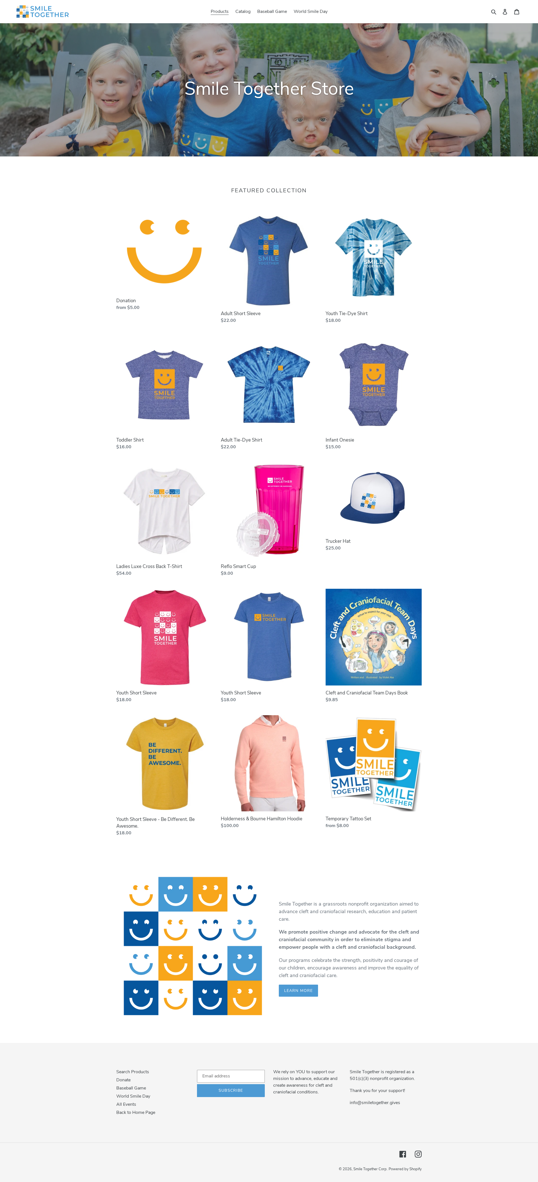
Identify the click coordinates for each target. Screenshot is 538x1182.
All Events (126, 1104)
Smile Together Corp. (370, 1169)
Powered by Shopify (405, 1169)
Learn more (298, 990)
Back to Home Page (135, 1112)
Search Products (132, 1072)
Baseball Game (131, 1088)
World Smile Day (133, 1096)
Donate (123, 1080)
